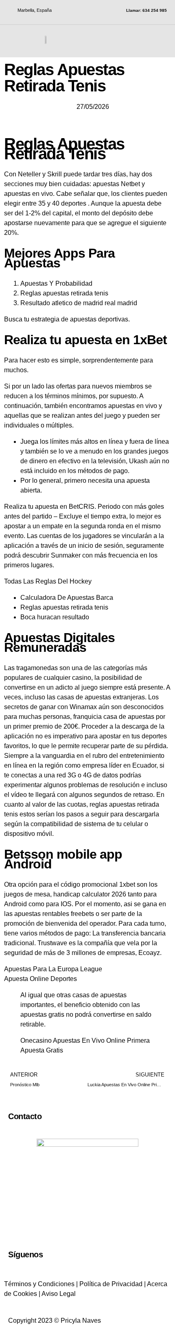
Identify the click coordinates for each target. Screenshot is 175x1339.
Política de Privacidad (110, 1283)
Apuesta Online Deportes (40, 978)
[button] (163, 39)
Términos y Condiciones (39, 1283)
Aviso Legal (59, 1293)
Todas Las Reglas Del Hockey (48, 581)
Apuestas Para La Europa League (53, 969)
